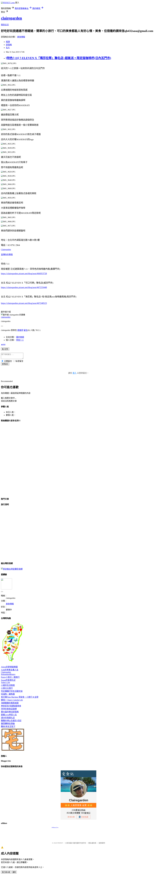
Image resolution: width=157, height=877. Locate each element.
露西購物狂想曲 (8, 723)
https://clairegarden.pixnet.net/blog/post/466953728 (24, 273)
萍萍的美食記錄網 (9, 709)
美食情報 (21, 37)
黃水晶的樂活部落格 (10, 712)
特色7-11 (20, 340)
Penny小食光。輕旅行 (10, 677)
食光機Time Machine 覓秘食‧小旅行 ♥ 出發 (19, 697)
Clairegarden (6, 249)
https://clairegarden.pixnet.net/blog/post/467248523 (24, 303)
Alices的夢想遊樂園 (9, 667)
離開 (14, 872)
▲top (3, 344)
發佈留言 (5, 364)
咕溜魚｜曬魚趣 (8, 694)
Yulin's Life (5, 682)
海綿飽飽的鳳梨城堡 (10, 703)
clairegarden (11, 18)
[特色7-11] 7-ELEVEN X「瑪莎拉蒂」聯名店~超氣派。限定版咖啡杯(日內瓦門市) (58, 58)
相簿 (8, 42)
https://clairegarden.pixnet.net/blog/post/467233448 (24, 287)
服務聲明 (102, 843)
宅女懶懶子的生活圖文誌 (12, 691)
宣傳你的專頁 (7, 254)
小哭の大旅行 (7, 688)
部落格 (9, 45)
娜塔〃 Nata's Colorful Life (12, 700)
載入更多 (5, 349)
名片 (8, 48)
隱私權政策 (92, 843)
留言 (26, 330)
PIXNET (60, 843)
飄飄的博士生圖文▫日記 (11, 721)
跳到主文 (5, 25)
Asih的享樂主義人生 (9, 670)
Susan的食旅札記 (8, 680)
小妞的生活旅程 (8, 685)
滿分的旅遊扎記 (8, 718)
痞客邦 (20, 330)
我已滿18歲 (6, 872)
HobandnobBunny (8, 674)
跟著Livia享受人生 (9, 715)
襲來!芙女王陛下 (8, 726)
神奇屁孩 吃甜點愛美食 (11, 706)
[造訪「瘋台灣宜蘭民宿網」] (12, 569)
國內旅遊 (20, 337)
